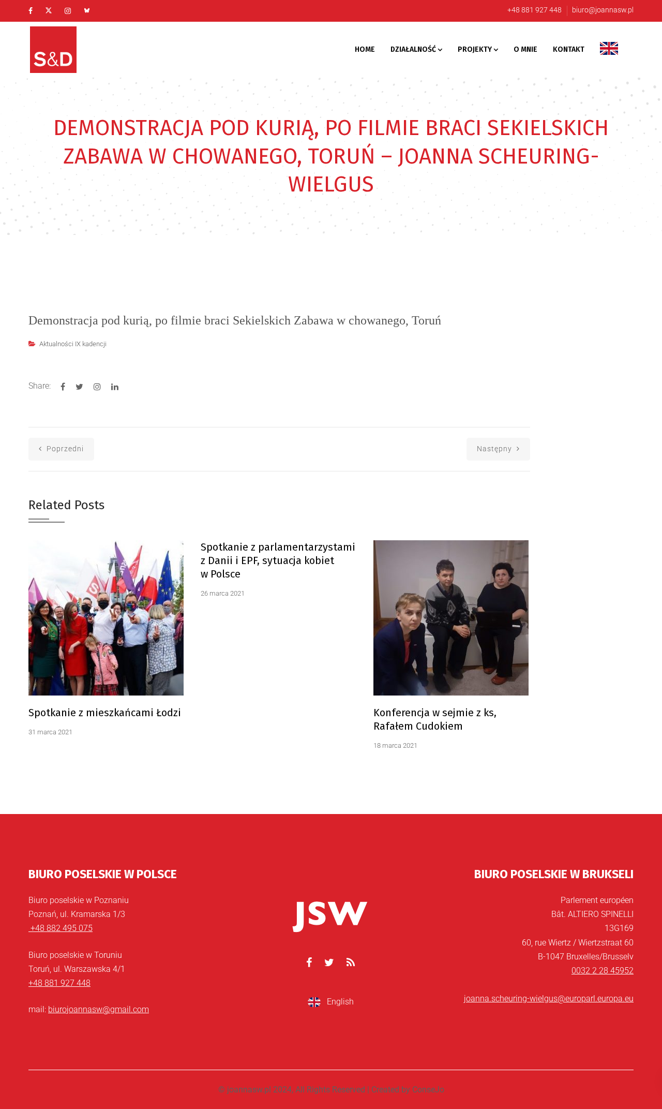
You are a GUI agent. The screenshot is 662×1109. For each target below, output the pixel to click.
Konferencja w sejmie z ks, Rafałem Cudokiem (434, 719)
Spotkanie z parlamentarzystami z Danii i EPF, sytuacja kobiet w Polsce (278, 560)
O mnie (525, 49)
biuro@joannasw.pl (603, 10)
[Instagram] (68, 11)
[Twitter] (49, 11)
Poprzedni (64, 449)
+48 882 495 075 (60, 928)
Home (365, 49)
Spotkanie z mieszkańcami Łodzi (104, 712)
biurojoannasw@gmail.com (98, 1009)
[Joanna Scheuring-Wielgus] (67, 50)
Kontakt (568, 49)
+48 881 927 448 (534, 10)
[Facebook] (30, 11)
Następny (495, 449)
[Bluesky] (87, 11)
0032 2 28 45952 (602, 970)
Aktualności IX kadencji (73, 344)
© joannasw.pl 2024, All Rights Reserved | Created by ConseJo (331, 1090)
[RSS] (351, 962)
